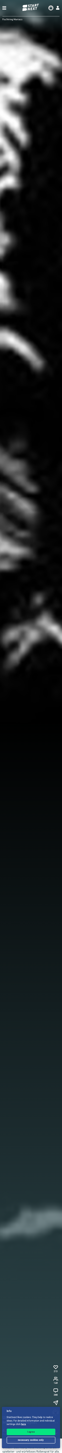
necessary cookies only (31, 1440)
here (23, 1424)
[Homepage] (31, 7)
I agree (31, 1432)
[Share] (56, 1403)
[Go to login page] (58, 8)
